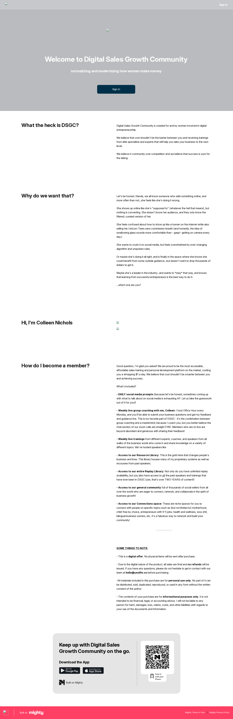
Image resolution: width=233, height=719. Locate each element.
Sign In (223, 4)
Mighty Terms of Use (195, 712)
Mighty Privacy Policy (219, 712)
